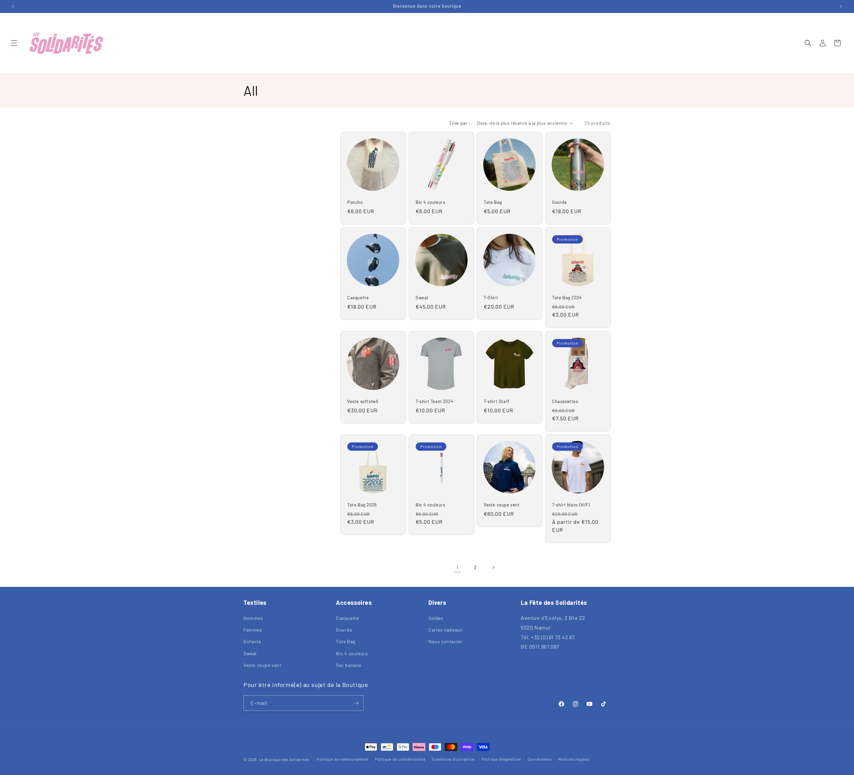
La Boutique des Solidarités (284, 759)
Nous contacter (445, 641)
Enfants (252, 641)
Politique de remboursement (342, 759)
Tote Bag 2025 (362, 504)
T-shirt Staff (497, 401)
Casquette (358, 297)
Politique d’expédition (501, 759)
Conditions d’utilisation (453, 759)
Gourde (559, 202)
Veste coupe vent (502, 504)
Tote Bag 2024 (567, 297)
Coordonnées (540, 759)
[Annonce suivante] (841, 6)
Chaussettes (565, 401)
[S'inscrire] (356, 703)
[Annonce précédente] (13, 6)
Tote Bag (493, 202)
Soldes (435, 618)
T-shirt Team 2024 (434, 401)
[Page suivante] (493, 567)
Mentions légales (573, 759)
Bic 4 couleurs (430, 202)
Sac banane (348, 665)
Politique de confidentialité (400, 759)
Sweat (422, 297)
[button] (14, 43)
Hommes (253, 618)
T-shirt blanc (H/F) (570, 504)
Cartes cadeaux (445, 630)
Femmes (253, 630)
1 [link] (457, 567)
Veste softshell (362, 401)
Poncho (355, 202)
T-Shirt (491, 297)
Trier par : (459, 123)
